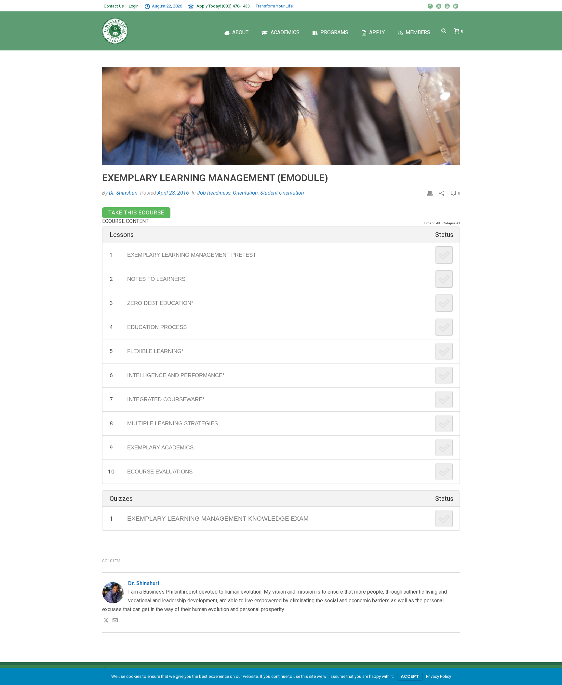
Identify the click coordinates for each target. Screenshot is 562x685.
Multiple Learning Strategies (172, 423)
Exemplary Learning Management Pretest (191, 255)
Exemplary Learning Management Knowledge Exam (218, 518)
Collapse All (451, 223)
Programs (334, 32)
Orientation (245, 193)
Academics (285, 32)
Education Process (157, 327)
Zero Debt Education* (160, 303)
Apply (377, 32)
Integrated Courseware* (166, 399)
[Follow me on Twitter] (106, 621)
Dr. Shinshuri (123, 193)
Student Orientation (282, 193)
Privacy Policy (438, 676)
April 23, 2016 (173, 193)
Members (418, 32)
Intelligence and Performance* (176, 375)
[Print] (430, 193)
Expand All (432, 223)
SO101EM (111, 561)
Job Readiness (214, 193)
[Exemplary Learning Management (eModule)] (281, 116)
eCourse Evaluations (160, 471)
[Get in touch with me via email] (115, 621)
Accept (410, 676)
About (240, 32)
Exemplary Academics (160, 447)
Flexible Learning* (155, 351)
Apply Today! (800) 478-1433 (223, 6)
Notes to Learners (156, 279)
